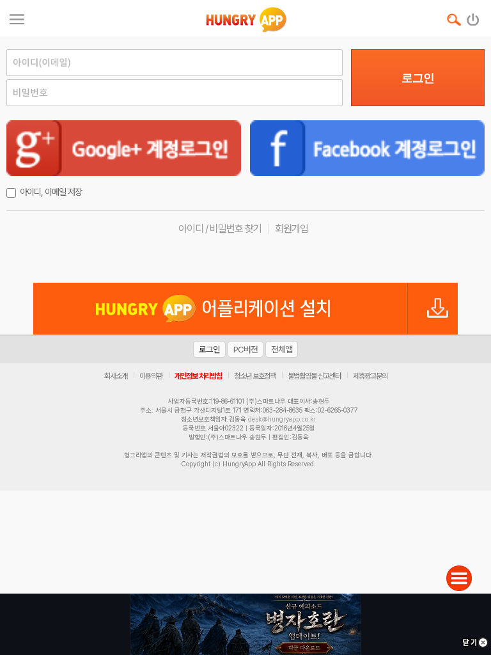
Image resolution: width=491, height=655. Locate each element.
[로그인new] (473, 16)
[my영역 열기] (17, 17)
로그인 (417, 78)
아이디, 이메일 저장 (51, 192)
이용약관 (150, 376)
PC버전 (245, 349)
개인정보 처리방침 (198, 376)
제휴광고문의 (370, 376)
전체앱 (281, 349)
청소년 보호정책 (255, 376)
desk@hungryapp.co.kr (282, 419)
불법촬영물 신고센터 (314, 376)
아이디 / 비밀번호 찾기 (219, 229)
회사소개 (115, 376)
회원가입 (291, 229)
